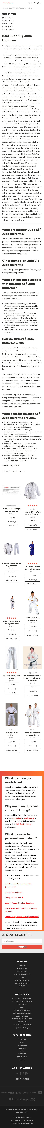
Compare (10, 522)
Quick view (11, 517)
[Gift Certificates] (34, 3)
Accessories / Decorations (22, 998)
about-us (22, 965)
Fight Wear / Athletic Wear (22, 1019)
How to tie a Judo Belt (13, 892)
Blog (22, 977)
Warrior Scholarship (22, 974)
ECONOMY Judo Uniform (11, 734)
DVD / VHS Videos (22, 1016)
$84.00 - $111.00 (7, 24)
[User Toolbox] (31, 3)
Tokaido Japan (22, 1045)
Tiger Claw (22, 1039)
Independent (22, 1048)
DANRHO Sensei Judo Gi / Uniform (11, 564)
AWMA (22, 1051)
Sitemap (22, 986)
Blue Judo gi (17, 818)
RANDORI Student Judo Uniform (32, 734)
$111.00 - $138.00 (7, 27)
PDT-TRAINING (22, 1057)
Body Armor (22, 1004)
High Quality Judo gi (23, 824)
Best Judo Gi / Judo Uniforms (22, 1001)
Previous (3, 1125)
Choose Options (32, 529)
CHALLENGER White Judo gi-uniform (11, 622)
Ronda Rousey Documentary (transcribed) (22, 917)
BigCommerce (26, 1117)
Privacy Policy (22, 971)
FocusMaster (22, 1022)
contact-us (22, 968)
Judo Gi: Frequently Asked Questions (19, 903)
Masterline (22, 1054)
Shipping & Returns (22, 980)
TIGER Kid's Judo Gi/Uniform (32, 619)
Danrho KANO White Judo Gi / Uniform (32, 513)
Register (26, 983)
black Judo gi (29, 818)
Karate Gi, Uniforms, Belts (22, 1025)
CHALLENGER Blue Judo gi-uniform (32, 568)
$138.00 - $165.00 (8, 29)
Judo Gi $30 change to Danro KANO (11, 510)
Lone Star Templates (26, 1120)
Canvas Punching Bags (22, 1010)
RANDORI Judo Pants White (12, 677)
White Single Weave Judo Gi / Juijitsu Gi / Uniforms (32, 678)
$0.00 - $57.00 (7, 18)
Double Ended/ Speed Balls (22, 1013)
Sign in (17, 983)
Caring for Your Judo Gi (14, 897)
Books (22, 1007)
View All (22, 1060)
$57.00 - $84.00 (7, 21)
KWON (22, 1042)
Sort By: (6, 471)
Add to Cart (11, 526)
